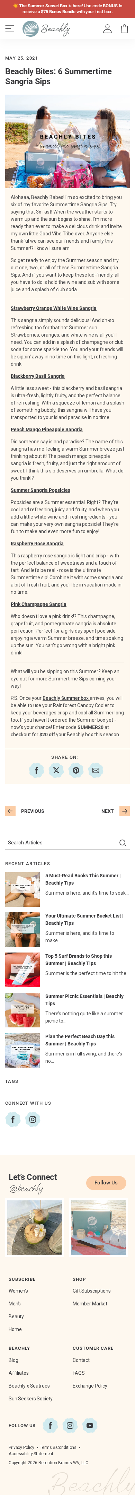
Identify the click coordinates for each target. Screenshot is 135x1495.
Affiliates (19, 1373)
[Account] (107, 29)
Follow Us (106, 1183)
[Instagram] (32, 1119)
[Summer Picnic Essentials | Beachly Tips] (22, 1010)
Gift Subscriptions (91, 1291)
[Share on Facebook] (36, 770)
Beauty (16, 1316)
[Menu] (9, 29)
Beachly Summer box (66, 698)
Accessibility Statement (31, 1453)
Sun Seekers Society (31, 1398)
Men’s (15, 1303)
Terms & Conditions (58, 1447)
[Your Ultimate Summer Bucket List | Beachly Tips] (22, 929)
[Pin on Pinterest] (76, 770)
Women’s (18, 1291)
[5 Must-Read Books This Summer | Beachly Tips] (22, 889)
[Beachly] (46, 29)
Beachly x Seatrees (29, 1386)
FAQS (78, 1373)
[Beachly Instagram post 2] (98, 1227)
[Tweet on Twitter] (56, 770)
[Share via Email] (96, 770)
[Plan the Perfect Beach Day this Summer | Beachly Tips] (22, 1050)
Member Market (90, 1303)
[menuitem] (108, 29)
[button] (124, 29)
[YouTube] (90, 1425)
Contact (81, 1360)
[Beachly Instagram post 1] (34, 1227)
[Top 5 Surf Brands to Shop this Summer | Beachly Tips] (22, 970)
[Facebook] (13, 1119)
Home (15, 1329)
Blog (13, 1360)
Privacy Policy (21, 1447)
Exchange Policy (90, 1386)
